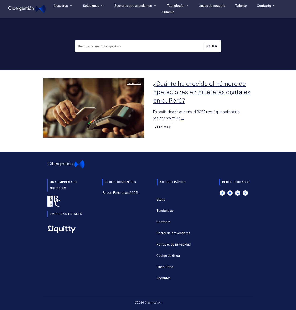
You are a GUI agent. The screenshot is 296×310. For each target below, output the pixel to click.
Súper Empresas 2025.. (120, 193)
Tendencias (134, 83)
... (182, 118)
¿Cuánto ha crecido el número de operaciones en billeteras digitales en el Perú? (201, 92)
